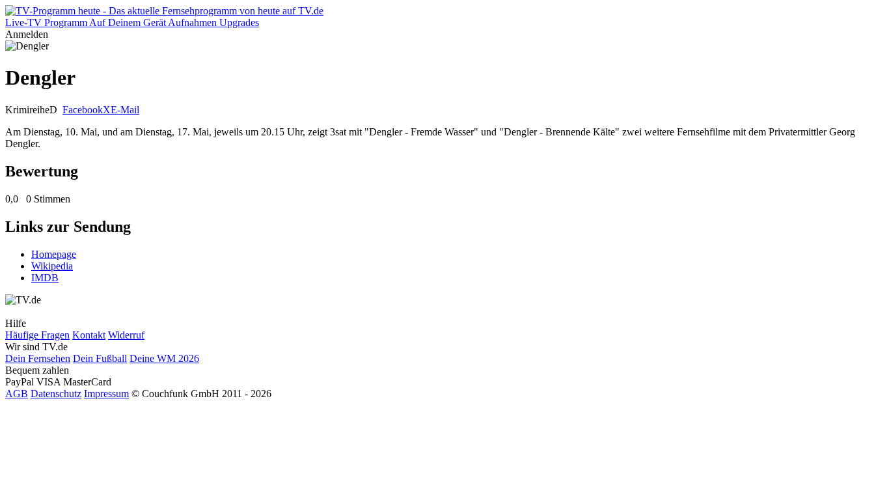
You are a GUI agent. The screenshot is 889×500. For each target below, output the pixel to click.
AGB (16, 393)
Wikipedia (52, 265)
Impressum (106, 393)
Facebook (82, 109)
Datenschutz (56, 393)
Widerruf (126, 334)
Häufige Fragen (37, 334)
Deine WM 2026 (164, 358)
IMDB (45, 277)
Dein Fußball (100, 358)
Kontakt (88, 334)
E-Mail (125, 109)
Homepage (53, 254)
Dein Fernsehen (37, 358)
